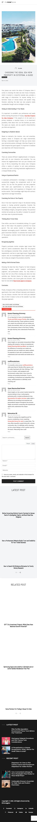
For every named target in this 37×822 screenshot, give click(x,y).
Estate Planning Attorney (16, 313)
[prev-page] (16, 572)
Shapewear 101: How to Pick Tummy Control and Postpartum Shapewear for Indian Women (22, 765)
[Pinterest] (5, 812)
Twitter (21, 812)
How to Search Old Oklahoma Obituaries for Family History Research (18, 567)
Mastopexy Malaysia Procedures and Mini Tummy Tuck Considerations (22, 740)
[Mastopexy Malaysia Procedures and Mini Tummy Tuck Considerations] (6, 741)
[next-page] (19, 572)
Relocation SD (12, 413)
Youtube (30, 812)
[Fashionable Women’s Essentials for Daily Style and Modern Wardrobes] (6, 784)
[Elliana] (16, 68)
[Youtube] (25, 812)
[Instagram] (14, 808)
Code (33, 443)
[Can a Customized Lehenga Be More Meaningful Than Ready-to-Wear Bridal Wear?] (6, 774)
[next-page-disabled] (19, 713)
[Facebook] (3, 808)
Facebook (9, 808)
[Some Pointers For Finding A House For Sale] (18, 689)
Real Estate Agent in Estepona (11, 304)
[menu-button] (2, 2)
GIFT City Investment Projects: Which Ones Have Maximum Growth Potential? (18, 625)
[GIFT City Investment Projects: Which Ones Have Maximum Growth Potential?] (18, 605)
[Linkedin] (26, 808)
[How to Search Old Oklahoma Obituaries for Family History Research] (18, 555)
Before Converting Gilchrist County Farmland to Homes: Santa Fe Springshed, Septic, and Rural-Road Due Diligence (18, 515)
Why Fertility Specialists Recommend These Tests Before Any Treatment (23, 731)
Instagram (20, 808)
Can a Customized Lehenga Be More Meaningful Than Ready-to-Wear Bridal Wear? (23, 774)
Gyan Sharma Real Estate (16, 388)
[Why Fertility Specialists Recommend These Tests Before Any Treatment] (6, 731)
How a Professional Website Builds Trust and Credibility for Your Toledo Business (18, 542)
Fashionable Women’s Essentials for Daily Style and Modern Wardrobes (22, 783)
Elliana (20, 68)
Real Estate (4, 77)
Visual (28, 443)
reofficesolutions (13, 361)
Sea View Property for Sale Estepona (13, 306)
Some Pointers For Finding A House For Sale (19, 709)
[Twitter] (16, 812)
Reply (9, 333)
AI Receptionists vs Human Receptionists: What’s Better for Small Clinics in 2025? (22, 749)
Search (27, 437)
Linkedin (31, 808)
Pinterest (10, 812)
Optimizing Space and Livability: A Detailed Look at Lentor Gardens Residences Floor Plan (18, 668)
